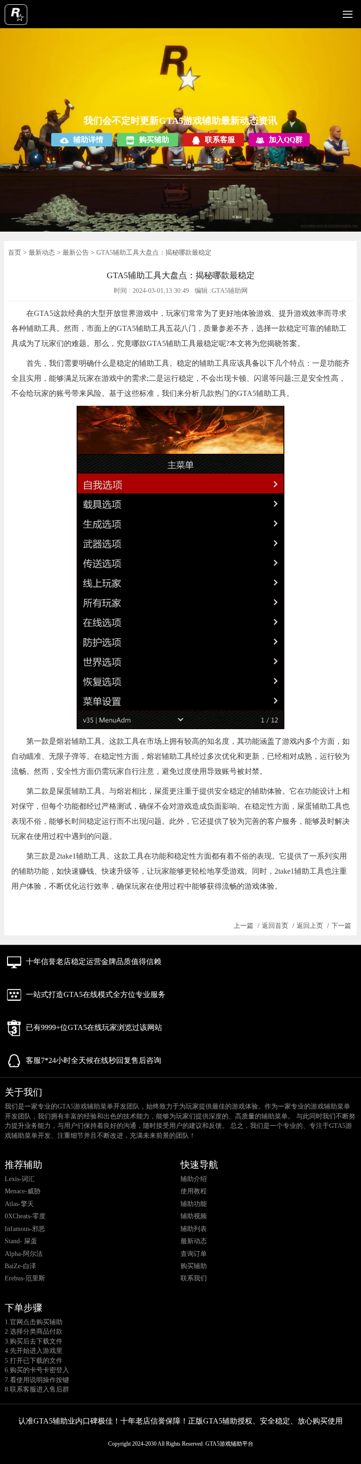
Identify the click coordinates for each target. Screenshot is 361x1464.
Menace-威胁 (22, 1191)
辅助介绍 (193, 1178)
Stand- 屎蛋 (21, 1241)
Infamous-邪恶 (25, 1228)
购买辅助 (154, 140)
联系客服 (220, 140)
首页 (14, 252)
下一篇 (341, 925)
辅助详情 (88, 140)
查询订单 (193, 1253)
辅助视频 (193, 1216)
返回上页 (310, 925)
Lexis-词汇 (20, 1178)
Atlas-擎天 (19, 1203)
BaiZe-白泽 (20, 1266)
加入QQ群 (286, 140)
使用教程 (193, 1191)
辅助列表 (193, 1228)
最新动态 (42, 252)
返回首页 (275, 925)
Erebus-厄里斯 (25, 1278)
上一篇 (243, 925)
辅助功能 (193, 1203)
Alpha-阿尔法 (24, 1253)
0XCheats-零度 (25, 1216)
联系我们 (193, 1278)
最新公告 (76, 252)
